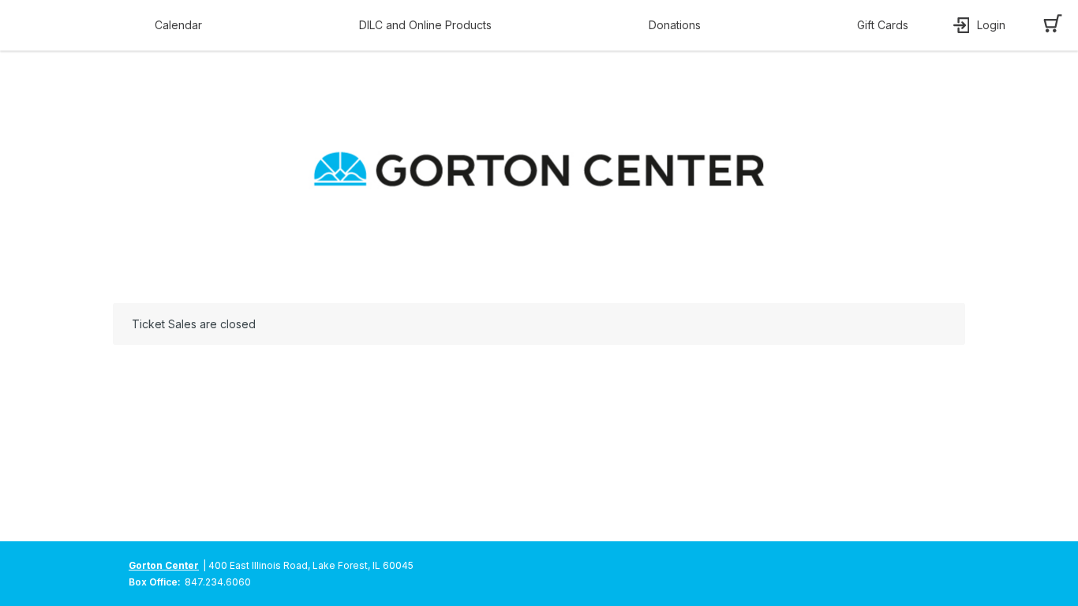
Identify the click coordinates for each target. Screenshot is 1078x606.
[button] (182, 25)
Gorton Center (164, 565)
